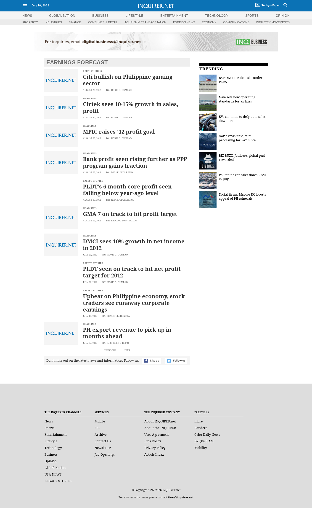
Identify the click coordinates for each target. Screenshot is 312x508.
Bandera (200, 428)
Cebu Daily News (207, 434)
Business (51, 454)
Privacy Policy (155, 448)
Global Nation (55, 467)
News (27, 15)
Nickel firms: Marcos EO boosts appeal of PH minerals (242, 196)
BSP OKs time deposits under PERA (240, 79)
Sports (49, 428)
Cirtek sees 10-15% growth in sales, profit (130, 107)
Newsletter (103, 448)
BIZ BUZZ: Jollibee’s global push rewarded (242, 157)
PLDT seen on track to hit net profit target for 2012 (132, 272)
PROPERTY (30, 22)
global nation (62, 15)
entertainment (174, 15)
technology (216, 15)
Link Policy (152, 441)
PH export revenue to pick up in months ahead (127, 333)
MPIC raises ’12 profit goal (119, 131)
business (100, 15)
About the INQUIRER (160, 428)
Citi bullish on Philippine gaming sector (127, 80)
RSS (97, 428)
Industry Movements (273, 22)
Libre (198, 421)
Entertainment (56, 434)
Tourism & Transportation (146, 22)
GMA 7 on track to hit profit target (130, 214)
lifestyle (134, 15)
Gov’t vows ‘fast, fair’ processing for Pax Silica (237, 138)
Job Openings (105, 454)
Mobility (200, 448)
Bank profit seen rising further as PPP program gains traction (135, 162)
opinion (283, 15)
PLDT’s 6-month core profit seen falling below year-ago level (127, 190)
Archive (100, 434)
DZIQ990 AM (204, 441)
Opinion (51, 461)
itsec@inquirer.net (180, 497)
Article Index (154, 454)
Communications (236, 22)
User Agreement (156, 434)
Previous (110, 350)
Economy (209, 22)
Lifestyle (51, 441)
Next (127, 350)
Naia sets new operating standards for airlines (237, 99)
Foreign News (184, 22)
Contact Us (103, 441)
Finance (75, 22)
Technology (53, 448)
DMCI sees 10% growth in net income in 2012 (134, 244)
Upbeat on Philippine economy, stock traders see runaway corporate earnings (134, 302)
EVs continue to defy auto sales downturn (242, 118)
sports (252, 15)
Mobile (100, 421)
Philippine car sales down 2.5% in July (242, 177)
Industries (53, 22)
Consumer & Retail (103, 22)
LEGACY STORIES (58, 481)
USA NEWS (53, 474)
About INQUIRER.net (160, 421)
